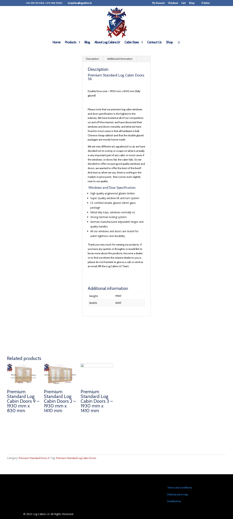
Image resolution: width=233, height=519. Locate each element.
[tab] (92, 59)
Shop (192, 3)
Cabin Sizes (132, 42)
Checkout (173, 3)
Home (56, 42)
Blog (87, 42)
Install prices (174, 501)
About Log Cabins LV (107, 42)
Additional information (120, 58)
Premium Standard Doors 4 (34, 458)
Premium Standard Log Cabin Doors (76, 458)
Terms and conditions (179, 487)
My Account (158, 3)
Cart (183, 3)
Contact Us (154, 42)
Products (70, 42)
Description (92, 58)
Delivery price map (177, 494)
